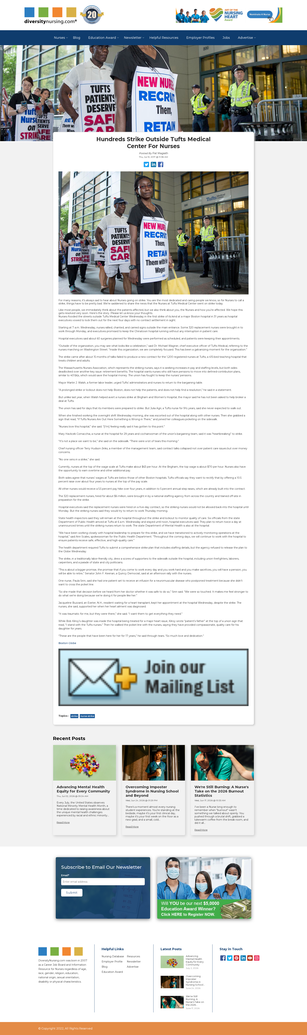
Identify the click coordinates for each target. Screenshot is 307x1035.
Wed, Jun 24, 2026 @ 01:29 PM (141, 800)
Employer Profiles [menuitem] (200, 38)
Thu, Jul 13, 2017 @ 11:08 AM (153, 157)
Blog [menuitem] (76, 38)
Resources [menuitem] (133, 956)
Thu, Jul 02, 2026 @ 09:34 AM (72, 796)
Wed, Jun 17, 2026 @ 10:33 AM (210, 800)
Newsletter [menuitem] (132, 38)
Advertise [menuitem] (245, 38)
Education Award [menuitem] (102, 38)
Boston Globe (67, 643)
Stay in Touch (231, 949)
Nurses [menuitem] (59, 38)
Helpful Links (113, 949)
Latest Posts (171, 949)
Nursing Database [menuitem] (113, 956)
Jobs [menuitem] (226, 38)
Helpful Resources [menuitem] (163, 38)
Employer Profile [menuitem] (112, 961)
